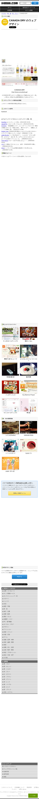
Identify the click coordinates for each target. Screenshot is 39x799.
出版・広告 (7, 634)
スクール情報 (29, 10)
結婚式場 (6, 771)
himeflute (3, 122)
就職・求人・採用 (9, 647)
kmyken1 (3, 126)
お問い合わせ (22, 789)
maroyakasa (4, 140)
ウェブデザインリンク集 (10, 769)
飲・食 (5, 609)
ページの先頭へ (33, 795)
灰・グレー (7, 671)
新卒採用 (6, 774)
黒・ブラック (7, 689)
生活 (5, 603)
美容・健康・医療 (9, 642)
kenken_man (4, 131)
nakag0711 (4, 124)
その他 (5, 657)
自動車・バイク (8, 619)
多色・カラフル (8, 692)
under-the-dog (5, 135)
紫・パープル (7, 684)
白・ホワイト (7, 674)
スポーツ (6, 598)
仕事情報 (9, 10)
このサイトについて (6, 787)
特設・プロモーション (10, 652)
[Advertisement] (19, 43)
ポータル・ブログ (9, 624)
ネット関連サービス (9, 593)
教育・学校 (7, 606)
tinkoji (3, 148)
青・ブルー (7, 664)
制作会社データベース (29, 7)
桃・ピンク (7, 687)
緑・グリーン (7, 679)
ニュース (6, 601)
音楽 (5, 644)
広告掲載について (19, 787)
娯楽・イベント (8, 632)
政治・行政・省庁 (9, 655)
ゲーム (5, 637)
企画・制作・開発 (9, 650)
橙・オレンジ (7, 666)
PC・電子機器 (8, 621)
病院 (5, 776)
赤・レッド (7, 682)
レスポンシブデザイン (10, 766)
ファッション (7, 629)
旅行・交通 (7, 611)
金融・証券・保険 (9, 639)
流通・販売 (7, 614)
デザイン (6, 627)
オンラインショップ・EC (11, 596)
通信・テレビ (7, 616)
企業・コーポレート (9, 591)
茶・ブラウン (7, 676)
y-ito (2, 144)
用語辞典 (29, 787)
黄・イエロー (7, 669)
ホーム (9, 7)
